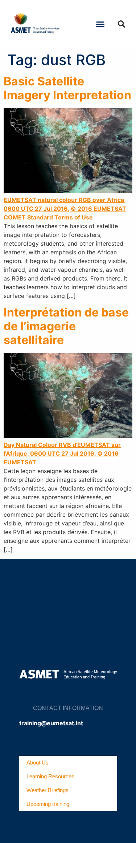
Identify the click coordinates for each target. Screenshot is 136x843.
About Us (37, 762)
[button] (100, 24)
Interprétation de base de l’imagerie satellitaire (66, 326)
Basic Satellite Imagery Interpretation (67, 88)
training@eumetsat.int (51, 723)
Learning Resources (50, 776)
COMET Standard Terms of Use (48, 217)
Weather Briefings (47, 790)
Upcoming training (47, 804)
